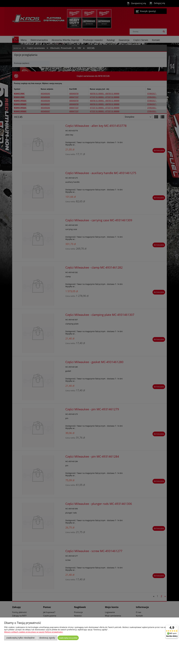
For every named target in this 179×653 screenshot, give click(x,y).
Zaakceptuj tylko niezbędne (20, 637)
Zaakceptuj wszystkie (68, 638)
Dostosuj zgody (47, 637)
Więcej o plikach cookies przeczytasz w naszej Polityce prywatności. (33, 632)
